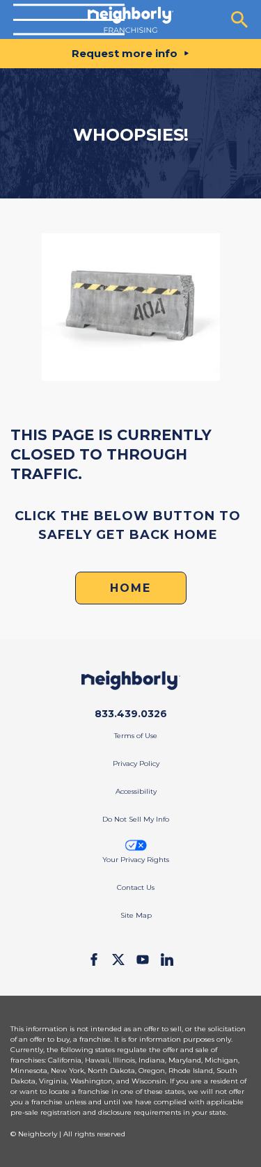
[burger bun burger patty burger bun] (69, 20)
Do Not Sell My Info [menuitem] (135, 819)
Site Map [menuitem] (136, 915)
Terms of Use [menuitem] (135, 735)
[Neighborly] (130, 19)
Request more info (124, 53)
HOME (130, 588)
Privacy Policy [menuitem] (136, 763)
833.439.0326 (131, 713)
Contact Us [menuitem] (136, 887)
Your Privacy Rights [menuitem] (135, 859)
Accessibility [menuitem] (136, 791)
